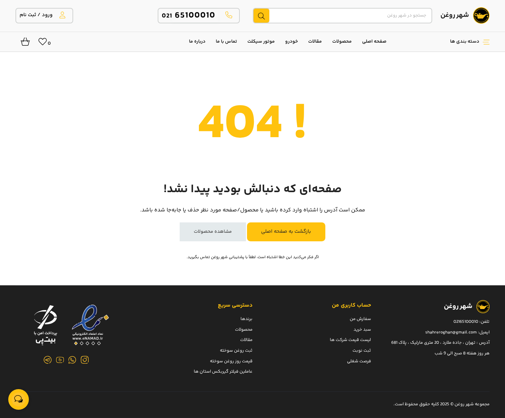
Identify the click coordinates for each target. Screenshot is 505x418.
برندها (246, 319)
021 (189, 16)
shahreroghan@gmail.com (451, 332)
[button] (441, 41)
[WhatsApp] (72, 359)
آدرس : (482, 342)
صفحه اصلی (374, 41)
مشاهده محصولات (213, 231)
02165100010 (465, 321)
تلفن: (484, 321)
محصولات (342, 41)
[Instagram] (84, 359)
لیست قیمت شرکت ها (350, 340)
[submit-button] (261, 15)
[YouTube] (60, 359)
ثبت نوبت (361, 350)
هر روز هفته (478, 353)
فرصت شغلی (359, 361)
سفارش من (360, 319)
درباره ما (197, 41)
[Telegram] (47, 359)
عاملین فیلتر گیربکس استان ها (223, 371)
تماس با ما (226, 41)
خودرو (291, 41)
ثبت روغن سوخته (236, 350)
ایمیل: (484, 332)
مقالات (315, 41)
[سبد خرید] (22, 43)
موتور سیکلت (261, 41)
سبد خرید (362, 329)
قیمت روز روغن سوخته (231, 361)
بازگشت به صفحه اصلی (286, 231)
